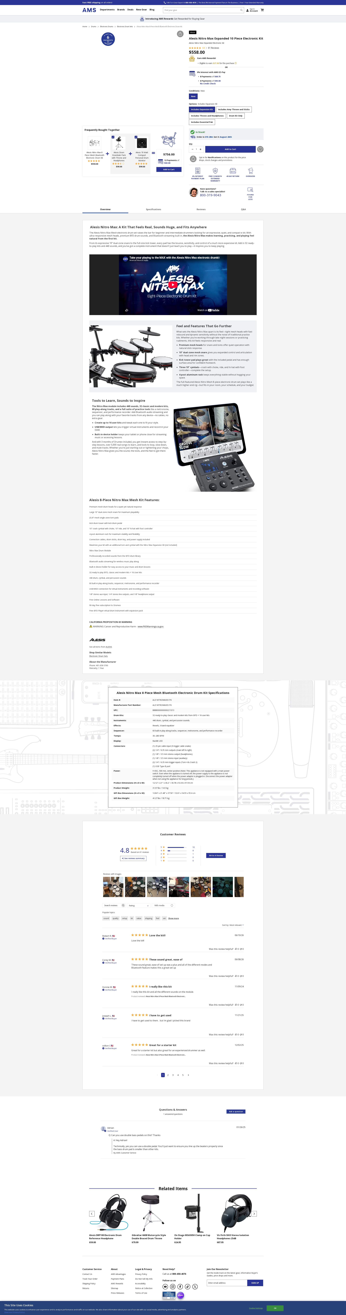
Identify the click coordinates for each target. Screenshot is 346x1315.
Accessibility (140, 1283)
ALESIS (109, 647)
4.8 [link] (203, 48)
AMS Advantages (118, 1274)
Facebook (180, 1286)
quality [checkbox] (115, 918)
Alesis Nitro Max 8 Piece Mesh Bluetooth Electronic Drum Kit (94, 155)
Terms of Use (141, 1293)
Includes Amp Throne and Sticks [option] (234, 109)
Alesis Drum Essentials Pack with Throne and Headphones (119, 156)
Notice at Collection (143, 1288)
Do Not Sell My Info (144, 1279)
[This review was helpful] (236, 948)
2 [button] (168, 1075)
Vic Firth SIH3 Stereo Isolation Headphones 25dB (233, 1237)
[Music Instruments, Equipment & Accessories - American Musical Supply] (89, 10)
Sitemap (114, 1288)
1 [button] (163, 1075)
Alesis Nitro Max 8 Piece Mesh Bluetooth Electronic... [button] (166, 996)
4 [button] (178, 1075)
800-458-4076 (179, 1273)
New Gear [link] (141, 9)
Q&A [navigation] (243, 209)
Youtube (165, 1286)
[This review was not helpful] (241, 948)
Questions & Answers (173, 1109)
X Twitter (195, 1286)
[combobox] (203, 10)
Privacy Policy (141, 1274)
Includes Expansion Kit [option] (202, 109)
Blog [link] (152, 9)
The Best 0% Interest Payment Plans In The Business (218, 2)
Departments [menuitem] (107, 9)
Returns (85, 1288)
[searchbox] (111, 905)
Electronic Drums (106, 26)
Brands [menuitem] (121, 9)
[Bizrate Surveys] (171, 1297)
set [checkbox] (164, 918)
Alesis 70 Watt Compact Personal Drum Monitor (142, 156)
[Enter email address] (229, 1283)
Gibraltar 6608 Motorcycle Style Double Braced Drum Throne (149, 1237)
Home (84, 26)
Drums (93, 26)
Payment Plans (117, 1279)
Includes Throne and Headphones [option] (207, 115)
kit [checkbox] (132, 918)
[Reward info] (236, 63)
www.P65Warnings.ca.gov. (151, 626)
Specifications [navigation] (153, 209)
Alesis (192, 32)
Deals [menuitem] (130, 9)
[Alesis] (97, 644)
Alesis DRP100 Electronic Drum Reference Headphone (105, 1237)
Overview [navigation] (105, 209)
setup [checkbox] (124, 918)
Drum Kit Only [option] (235, 115)
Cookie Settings (256, 1308)
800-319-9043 (210, 195)
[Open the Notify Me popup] (193, 159)
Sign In (254, 10)
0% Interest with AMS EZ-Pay (211, 72)
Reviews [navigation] (201, 209)
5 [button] (183, 1075)
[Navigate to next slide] (240, 887)
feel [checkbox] (157, 918)
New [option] (193, 96)
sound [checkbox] (106, 918)
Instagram (172, 1286)
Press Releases (117, 1293)
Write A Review (216, 855)
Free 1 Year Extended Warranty (252, 2)
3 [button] (173, 1075)
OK (275, 1308)
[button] (262, 10)
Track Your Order (89, 1279)
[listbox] (226, 97)
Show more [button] (173, 918)
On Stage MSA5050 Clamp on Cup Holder (192, 1237)
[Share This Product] (180, 34)
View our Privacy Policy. (14, 1312)
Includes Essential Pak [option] (202, 122)
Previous (92, 1213)
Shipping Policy (88, 1283)
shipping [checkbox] (148, 918)
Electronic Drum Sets (125, 26)
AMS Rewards (117, 1283)
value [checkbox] (139, 918)
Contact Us (87, 1274)
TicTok (187, 1286)
